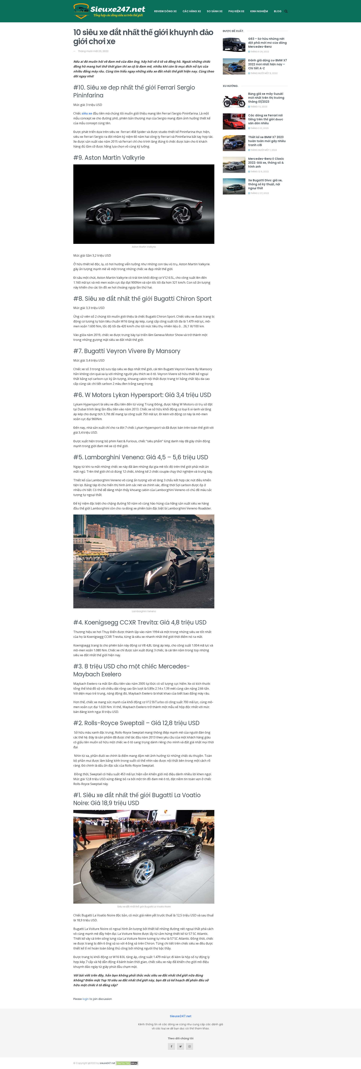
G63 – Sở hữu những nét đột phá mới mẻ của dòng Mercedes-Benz (267, 43)
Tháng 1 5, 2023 (258, 106)
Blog (277, 11)
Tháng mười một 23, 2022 (93, 51)
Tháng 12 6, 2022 (259, 171)
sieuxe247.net (107, 1063)
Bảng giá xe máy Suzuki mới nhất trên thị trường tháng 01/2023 (266, 98)
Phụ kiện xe (236, 11)
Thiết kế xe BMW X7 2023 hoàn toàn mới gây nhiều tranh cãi (267, 141)
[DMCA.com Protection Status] (127, 1063)
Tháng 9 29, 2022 (259, 51)
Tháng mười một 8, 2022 (264, 73)
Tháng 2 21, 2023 (259, 128)
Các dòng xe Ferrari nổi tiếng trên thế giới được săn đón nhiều (265, 119)
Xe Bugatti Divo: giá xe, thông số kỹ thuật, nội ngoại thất (265, 184)
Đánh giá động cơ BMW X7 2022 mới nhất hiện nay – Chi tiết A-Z (267, 64)
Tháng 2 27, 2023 (259, 193)
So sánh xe (214, 11)
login (86, 999)
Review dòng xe (165, 11)
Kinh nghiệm (259, 11)
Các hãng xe (192, 11)
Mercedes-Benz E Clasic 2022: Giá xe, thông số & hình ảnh (266, 163)
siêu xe (87, 113)
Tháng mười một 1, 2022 (263, 149)
